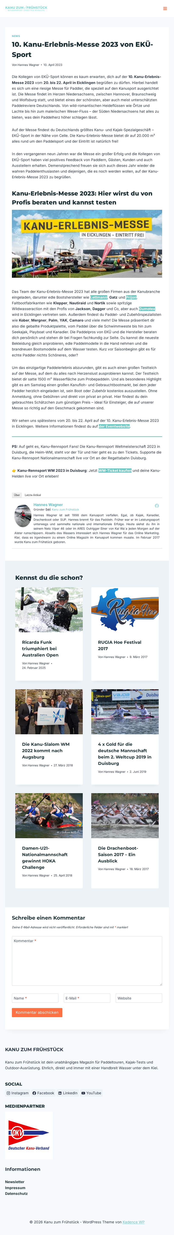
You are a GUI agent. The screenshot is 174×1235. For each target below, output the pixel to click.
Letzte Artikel (33, 495)
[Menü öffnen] (165, 8)
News (16, 36)
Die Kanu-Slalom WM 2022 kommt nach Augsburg (46, 751)
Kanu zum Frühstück (65, 509)
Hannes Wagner (28, 65)
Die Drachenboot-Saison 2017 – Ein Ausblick (118, 855)
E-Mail (72, 998)
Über (17, 495)
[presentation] (49, 609)
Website (124, 998)
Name (20, 998)
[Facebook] (156, 505)
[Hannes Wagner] (22, 515)
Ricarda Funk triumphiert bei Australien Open (40, 649)
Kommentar (25, 941)
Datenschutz (16, 1193)
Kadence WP (134, 1222)
